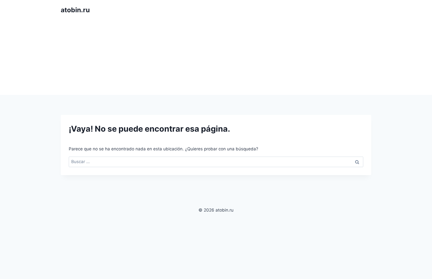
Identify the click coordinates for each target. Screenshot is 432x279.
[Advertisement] (216, 57)
